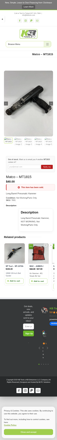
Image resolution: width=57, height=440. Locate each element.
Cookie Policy (10, 425)
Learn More (29, 7)
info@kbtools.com (28, 15)
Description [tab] (11, 205)
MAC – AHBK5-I (36, 266)
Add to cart (15, 281)
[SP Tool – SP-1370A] (14, 253)
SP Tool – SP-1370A (14, 266)
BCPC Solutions (44, 382)
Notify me (47, 167)
